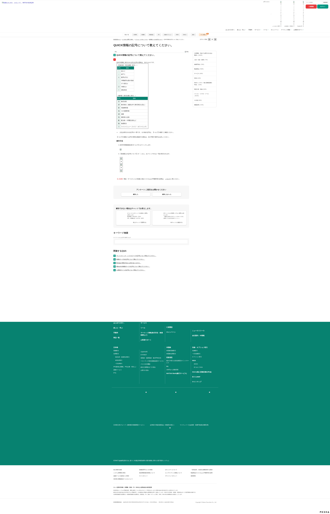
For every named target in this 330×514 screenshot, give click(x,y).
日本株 (135, 34)
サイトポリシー (143, 476)
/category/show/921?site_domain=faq (214, 60)
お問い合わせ (266, 1)
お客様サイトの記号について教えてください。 (130, 270)
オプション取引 (197, 357)
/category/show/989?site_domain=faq (214, 105)
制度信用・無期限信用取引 (122, 357)
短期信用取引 (118, 360)
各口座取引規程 (117, 469)
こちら (167, 179)
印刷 (187, 51)
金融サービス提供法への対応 (121, 476)
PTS (114, 373)
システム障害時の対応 (119, 472)
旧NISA (196, 364)
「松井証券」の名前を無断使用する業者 (201, 469)
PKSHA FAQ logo (324, 512)
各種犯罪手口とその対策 (145, 469)
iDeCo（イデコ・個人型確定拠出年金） (203, 83)
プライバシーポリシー (171, 476)
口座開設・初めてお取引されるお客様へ (203, 54)
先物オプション (167, 34)
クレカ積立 (203, 34)
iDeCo (184, 34)
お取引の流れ (145, 370)
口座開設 (311, 6)
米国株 (143, 34)
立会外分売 (144, 351)
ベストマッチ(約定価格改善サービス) (152, 361)
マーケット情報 (285, 29)
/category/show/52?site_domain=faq (214, 100)
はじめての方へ (230, 29)
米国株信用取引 (171, 353)
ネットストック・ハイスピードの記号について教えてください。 (136, 255)
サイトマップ (196, 382)
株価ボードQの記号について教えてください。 (130, 259)
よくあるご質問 (276, 26)
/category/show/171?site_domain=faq (214, 73)
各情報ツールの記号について (156, 39)
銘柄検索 (325, 2)
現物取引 (116, 350)
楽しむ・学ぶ (241, 29)
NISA (177, 34)
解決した (135, 194)
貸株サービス (117, 370)
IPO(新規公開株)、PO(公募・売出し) (124, 366)
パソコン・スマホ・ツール (141, 39)
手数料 (250, 29)
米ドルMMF (196, 377)
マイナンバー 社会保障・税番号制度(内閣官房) (194, 425)
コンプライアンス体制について (173, 472)
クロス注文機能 (145, 364)
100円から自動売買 (172, 369)
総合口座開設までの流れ (148, 367)
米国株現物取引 (171, 350)
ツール (265, 29)
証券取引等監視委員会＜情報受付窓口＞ (162, 425)
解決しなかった (166, 194)
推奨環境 (193, 476)
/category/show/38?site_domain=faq (214, 89)
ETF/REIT (144, 355)
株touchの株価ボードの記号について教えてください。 (133, 266)
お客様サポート (298, 29)
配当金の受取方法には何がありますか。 (128, 263)
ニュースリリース (198, 331)
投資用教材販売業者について (147, 472)
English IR (299, 26)
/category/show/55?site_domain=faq (214, 95)
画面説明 (199, 104)
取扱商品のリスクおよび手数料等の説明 (201, 472)
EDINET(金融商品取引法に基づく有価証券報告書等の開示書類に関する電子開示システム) (141, 460)
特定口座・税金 (200, 89)
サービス (257, 29)
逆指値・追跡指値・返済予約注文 (151, 358)
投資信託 (151, 34)
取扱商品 (199, 69)
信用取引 (116, 353)
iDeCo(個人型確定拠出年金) (202, 372)
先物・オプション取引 (200, 347)
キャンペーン (275, 29)
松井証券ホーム (117, 39)
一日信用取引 (118, 363)
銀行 (193, 34)
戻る (116, 51)
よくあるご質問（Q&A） (128, 39)
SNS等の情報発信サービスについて (123, 479)
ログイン (322, 6)
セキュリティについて (171, 469)
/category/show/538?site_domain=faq (214, 78)
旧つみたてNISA (198, 367)
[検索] (320, 2)
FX (158, 34)
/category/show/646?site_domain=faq (214, 83)
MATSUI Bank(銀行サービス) (176, 373)
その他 (198, 100)
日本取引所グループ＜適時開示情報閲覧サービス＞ (129, 425)
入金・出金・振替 (201, 59)
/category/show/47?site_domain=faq (214, 69)
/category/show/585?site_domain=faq (214, 54)
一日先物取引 (196, 353)
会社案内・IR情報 (288, 26)
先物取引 (195, 350)
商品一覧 (127, 34)
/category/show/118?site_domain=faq (214, 64)
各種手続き (199, 64)
